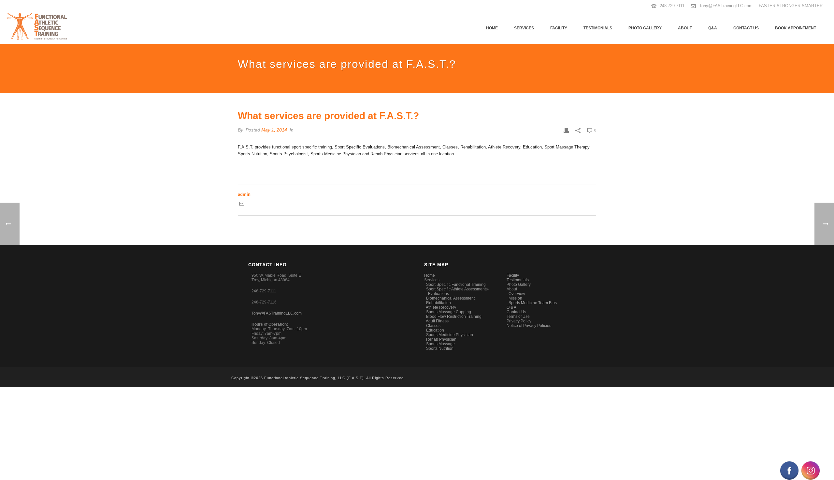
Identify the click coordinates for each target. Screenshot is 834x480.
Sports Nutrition (439, 348)
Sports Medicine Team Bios (533, 303)
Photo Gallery (645, 28)
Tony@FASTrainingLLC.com (726, 5)
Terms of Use (518, 316)
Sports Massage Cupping (448, 312)
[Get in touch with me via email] (241, 204)
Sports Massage (440, 344)
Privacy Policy (519, 321)
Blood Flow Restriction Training (454, 316)
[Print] (566, 130)
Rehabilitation (438, 303)
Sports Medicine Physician (449, 335)
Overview (517, 293)
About (685, 28)
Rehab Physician (441, 339)
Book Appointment (795, 28)
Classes (433, 325)
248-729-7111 (672, 5)
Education (435, 330)
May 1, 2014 (274, 129)
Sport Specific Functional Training (456, 284)
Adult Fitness (437, 321)
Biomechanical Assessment (450, 298)
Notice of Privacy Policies (529, 325)
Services (524, 28)
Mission (515, 298)
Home (492, 28)
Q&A (712, 28)
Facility (558, 28)
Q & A (511, 307)
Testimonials (597, 28)
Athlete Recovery (441, 307)
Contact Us (746, 28)
